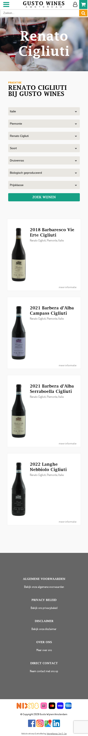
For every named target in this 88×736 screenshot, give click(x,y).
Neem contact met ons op (44, 671)
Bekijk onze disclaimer (44, 629)
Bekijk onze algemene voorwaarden (44, 586)
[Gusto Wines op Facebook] (31, 726)
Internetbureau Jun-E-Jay (57, 733)
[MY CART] (83, 4)
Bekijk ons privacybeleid (44, 608)
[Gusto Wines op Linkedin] (56, 726)
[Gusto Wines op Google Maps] (48, 726)
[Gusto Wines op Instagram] (40, 726)
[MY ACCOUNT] (75, 4)
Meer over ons (44, 650)
